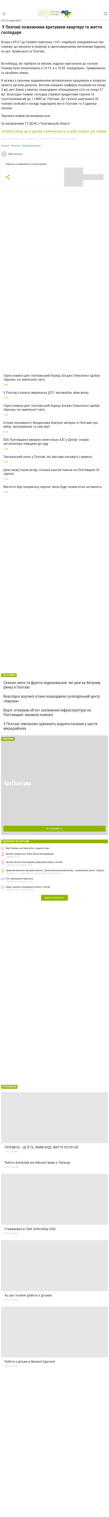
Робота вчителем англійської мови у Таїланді (37, 1163)
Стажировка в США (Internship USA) (30, 1229)
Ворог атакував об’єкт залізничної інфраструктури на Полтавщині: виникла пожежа (47, 712)
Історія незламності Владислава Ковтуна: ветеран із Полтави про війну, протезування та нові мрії (50, 425)
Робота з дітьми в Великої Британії (30, 1362)
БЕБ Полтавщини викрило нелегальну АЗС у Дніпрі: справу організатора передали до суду (46, 442)
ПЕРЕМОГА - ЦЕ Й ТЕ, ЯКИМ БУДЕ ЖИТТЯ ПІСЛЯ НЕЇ (41, 1147)
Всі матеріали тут (55, 828)
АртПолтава (17, 783)
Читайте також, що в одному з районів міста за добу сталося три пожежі (53, 131)
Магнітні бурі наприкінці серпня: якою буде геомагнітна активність (52, 487)
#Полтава (15, 145)
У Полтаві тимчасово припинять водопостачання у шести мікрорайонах (50, 726)
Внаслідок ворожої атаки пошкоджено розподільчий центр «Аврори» (51, 698)
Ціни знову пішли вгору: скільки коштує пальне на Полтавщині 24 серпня (51, 472)
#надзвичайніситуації (31, 145)
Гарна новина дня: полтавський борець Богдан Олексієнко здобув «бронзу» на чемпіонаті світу (51, 378)
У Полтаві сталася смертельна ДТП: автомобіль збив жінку (46, 393)
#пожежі (5, 145)
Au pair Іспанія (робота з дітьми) (28, 1295)
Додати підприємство (54, 897)
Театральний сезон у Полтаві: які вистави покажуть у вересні (47, 457)
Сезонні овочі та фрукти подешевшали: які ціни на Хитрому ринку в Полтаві (51, 685)
